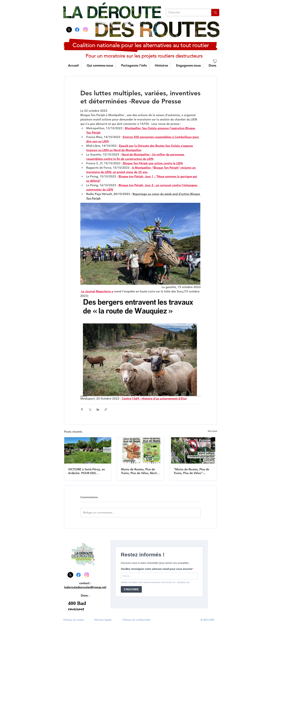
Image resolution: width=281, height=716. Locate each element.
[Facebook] (77, 29)
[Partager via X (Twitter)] (89, 409)
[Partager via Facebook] (81, 409)
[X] (69, 29)
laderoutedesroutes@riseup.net (85, 587)
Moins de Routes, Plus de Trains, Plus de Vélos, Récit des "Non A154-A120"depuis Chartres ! (139, 471)
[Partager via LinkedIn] (97, 409)
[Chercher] (215, 12)
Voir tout (212, 431)
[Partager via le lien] (105, 409)
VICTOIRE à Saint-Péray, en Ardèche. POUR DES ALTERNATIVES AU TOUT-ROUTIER (86, 471)
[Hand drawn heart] (215, 61)
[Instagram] (85, 29)
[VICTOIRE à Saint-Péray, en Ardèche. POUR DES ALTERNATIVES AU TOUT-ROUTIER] (87, 450)
